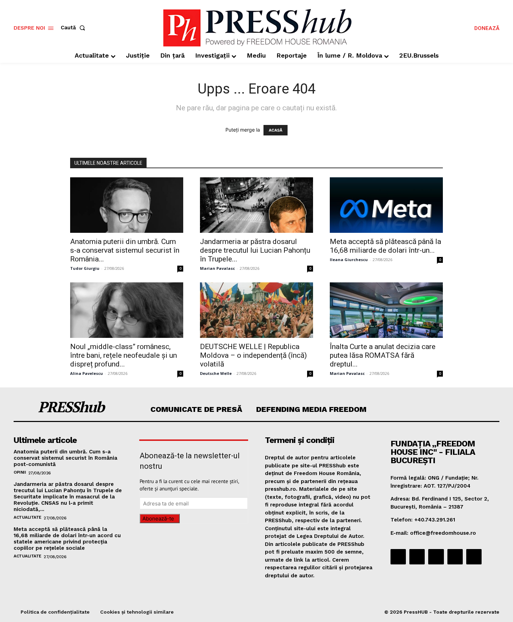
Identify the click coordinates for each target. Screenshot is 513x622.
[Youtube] (474, 556)
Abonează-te (158, 518)
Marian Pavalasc (217, 268)
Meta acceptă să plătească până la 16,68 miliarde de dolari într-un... (385, 245)
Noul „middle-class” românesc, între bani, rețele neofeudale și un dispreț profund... (123, 355)
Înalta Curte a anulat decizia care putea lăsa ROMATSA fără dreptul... (383, 355)
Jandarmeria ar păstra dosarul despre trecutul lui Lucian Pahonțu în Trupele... (255, 250)
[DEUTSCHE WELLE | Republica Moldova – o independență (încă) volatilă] (256, 310)
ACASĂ (275, 130)
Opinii (20, 472)
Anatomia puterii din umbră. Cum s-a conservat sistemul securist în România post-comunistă (65, 458)
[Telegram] (436, 556)
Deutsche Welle (216, 373)
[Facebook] (398, 556)
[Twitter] (455, 556)
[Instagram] (417, 556)
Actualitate (28, 517)
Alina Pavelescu (86, 373)
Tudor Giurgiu (84, 268)
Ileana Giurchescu (349, 259)
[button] (74, 28)
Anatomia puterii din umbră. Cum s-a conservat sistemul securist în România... (124, 250)
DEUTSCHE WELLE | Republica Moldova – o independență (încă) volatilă (253, 355)
